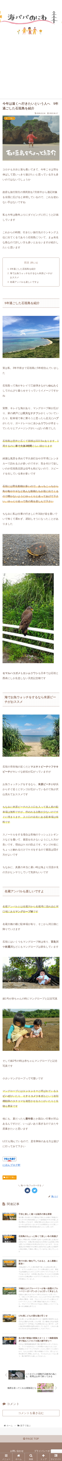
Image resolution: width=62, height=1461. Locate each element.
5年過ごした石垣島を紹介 (23, 269)
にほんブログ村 (11, 1165)
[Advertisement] (31, 74)
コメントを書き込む (31, 1413)
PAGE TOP (32, 1438)
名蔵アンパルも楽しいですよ (24, 282)
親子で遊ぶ (11, 1177)
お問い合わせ (17, 1451)
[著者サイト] (27, 1190)
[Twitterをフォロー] (34, 1190)
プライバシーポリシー (45, 1451)
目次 (26, 262)
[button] (56, 730)
